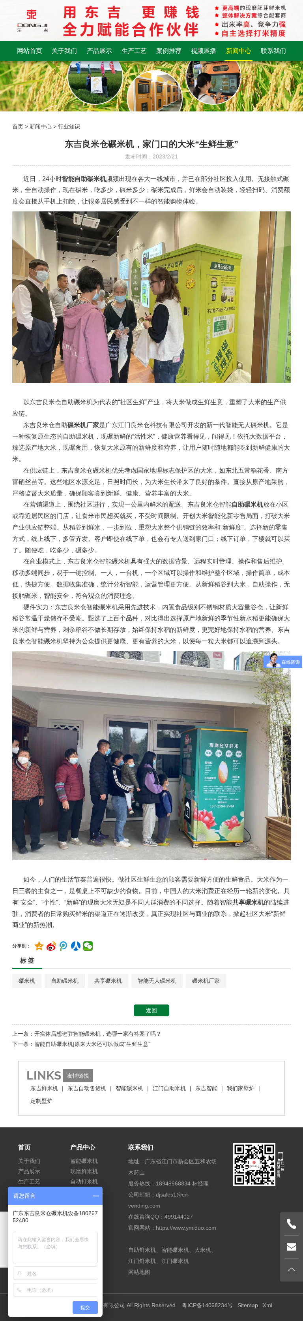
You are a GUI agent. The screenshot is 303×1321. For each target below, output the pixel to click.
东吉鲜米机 (44, 1088)
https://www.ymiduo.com (186, 1228)
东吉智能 (206, 1088)
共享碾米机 (108, 981)
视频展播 (203, 50)
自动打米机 (84, 1181)
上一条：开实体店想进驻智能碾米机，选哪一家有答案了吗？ (86, 1034)
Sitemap (248, 1305)
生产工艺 (134, 50)
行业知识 (69, 126)
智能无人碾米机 (157, 981)
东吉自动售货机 (86, 1088)
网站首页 (29, 50)
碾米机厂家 (206, 981)
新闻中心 (238, 50)
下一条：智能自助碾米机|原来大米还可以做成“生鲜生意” (81, 1044)
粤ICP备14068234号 (207, 1305)
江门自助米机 (169, 1088)
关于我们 (64, 50)
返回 (151, 1010)
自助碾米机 (65, 981)
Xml (267, 1305)
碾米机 (27, 981)
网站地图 (139, 1272)
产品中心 (82, 1147)
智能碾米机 (129, 1088)
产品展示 (99, 50)
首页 (17, 126)
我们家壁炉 (240, 1088)
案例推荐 (168, 50)
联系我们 (273, 50)
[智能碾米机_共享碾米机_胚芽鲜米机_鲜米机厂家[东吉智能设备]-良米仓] (151, 20)
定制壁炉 (41, 1101)
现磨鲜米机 (84, 1171)
